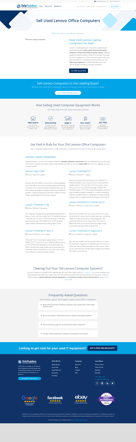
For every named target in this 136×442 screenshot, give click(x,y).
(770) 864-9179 (87, 272)
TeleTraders (26, 7)
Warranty (97, 370)
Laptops (75, 33)
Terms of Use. (84, 420)
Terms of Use (99, 367)
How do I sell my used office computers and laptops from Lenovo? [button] (65, 334)
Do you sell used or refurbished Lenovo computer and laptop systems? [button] (67, 316)
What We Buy (67, 33)
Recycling (55, 373)
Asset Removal (56, 370)
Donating (54, 375)
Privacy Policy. (76, 420)
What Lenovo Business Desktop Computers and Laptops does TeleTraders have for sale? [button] (69, 306)
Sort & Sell (55, 367)
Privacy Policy (99, 364)
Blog (76, 367)
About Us (78, 364)
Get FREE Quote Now (78, 71)
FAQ (76, 373)
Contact (77, 370)
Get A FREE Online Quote (68, 93)
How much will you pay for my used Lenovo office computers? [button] (64, 325)
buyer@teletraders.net (102, 379)
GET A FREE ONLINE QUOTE (102, 348)
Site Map (97, 373)
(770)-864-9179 (100, 377)
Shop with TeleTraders (29, 378)
